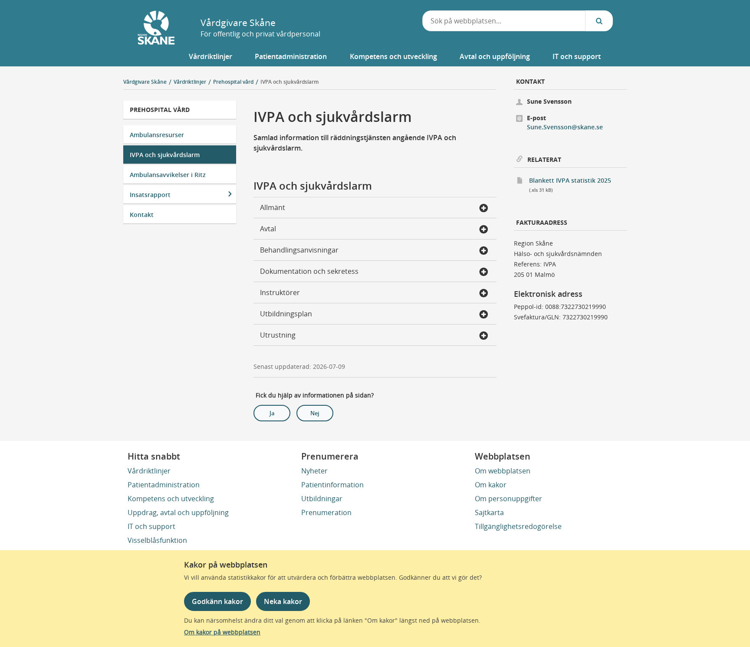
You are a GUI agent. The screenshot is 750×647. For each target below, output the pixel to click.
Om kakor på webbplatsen (222, 632)
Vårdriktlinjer (149, 471)
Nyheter (314, 471)
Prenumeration (326, 512)
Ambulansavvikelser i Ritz (168, 175)
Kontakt (142, 214)
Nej (314, 413)
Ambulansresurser (157, 135)
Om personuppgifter (508, 498)
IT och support (151, 526)
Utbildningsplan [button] (286, 314)
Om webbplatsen (502, 471)
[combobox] (504, 20)
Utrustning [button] (278, 335)
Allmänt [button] (272, 207)
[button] (210, 56)
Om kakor (491, 484)
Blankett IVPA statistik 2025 (578, 184)
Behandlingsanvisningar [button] (299, 250)
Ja (272, 413)
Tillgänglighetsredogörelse (518, 526)
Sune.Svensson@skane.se (565, 127)
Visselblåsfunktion (157, 540)
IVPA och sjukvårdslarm (289, 81)
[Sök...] (599, 20)
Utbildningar (321, 498)
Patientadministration (164, 484)
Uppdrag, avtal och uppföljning (178, 512)
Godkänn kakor (217, 601)
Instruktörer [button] (280, 292)
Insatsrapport (150, 194)
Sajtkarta (489, 512)
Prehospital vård (160, 109)
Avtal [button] (268, 228)
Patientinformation (332, 484)
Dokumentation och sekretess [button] (309, 271)
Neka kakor (283, 601)
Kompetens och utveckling (171, 498)
